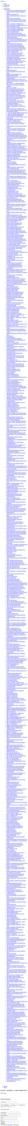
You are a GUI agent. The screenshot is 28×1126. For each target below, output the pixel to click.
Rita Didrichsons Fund (12, 848)
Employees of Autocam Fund (13, 304)
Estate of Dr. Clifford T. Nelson (14, 313)
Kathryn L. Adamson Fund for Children (16, 622)
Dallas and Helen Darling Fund (14, 199)
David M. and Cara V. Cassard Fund (15, 219)
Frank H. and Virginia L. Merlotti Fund (16, 349)
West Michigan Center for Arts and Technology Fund (15, 1035)
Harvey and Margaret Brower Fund (15, 483)
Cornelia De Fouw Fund (12, 192)
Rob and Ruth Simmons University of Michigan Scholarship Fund (15, 853)
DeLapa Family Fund (12, 221)
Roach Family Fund (11, 851)
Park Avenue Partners (12, 794)
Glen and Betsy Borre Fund (13, 409)
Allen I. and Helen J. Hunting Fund (15, 23)
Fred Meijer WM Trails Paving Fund (15, 355)
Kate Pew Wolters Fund (12, 613)
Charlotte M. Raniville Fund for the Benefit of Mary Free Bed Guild (17, 157)
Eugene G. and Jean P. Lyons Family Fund (17, 324)
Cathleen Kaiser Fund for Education (15, 134)
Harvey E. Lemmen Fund (13, 484)
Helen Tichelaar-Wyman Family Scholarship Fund (14, 496)
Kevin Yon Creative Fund (13, 646)
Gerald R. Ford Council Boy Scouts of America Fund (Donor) (16, 403)
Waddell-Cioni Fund (11, 1018)
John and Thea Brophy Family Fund (15, 591)
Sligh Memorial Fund (12, 916)
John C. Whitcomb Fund (12, 596)
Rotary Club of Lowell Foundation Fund (16, 887)
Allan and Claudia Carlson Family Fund (16, 19)
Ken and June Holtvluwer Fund (14, 629)
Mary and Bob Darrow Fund (13, 714)
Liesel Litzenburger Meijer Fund (14, 676)
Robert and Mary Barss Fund (13, 859)
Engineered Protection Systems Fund (15, 306)
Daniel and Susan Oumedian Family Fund (16, 204)
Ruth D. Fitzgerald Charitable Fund (15, 891)
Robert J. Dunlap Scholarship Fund (15, 864)
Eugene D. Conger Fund (12, 322)
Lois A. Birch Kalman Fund (13, 678)
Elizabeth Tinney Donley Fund (14, 296)
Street (2, 1117)
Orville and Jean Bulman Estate (14, 785)
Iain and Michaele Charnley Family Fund (16, 532)
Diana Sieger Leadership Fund (14, 224)
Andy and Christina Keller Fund (14, 38)
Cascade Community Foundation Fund (16, 128)
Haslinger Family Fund (12, 487)
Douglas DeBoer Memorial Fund (14, 237)
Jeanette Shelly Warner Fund (13, 580)
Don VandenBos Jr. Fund (13, 233)
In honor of (14, 1105)
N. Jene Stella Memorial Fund (14, 759)
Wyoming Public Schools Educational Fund (17, 1074)
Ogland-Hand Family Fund (13, 777)
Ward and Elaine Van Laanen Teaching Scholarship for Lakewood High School (16, 1023)
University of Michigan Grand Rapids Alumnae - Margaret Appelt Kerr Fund (16, 1012)
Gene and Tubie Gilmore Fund (14, 382)
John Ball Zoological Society (13, 595)
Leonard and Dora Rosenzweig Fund (15, 666)
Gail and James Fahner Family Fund (15, 379)
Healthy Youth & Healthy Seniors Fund (16, 491)
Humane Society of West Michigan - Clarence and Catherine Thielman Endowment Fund (15, 523)
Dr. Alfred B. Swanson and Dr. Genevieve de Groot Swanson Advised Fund (17, 241)
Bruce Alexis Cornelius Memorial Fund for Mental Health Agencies (17, 110)
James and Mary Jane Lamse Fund (15, 561)
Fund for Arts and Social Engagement (15, 366)
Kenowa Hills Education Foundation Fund (17, 638)
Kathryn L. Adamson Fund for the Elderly (16, 624)
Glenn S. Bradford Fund (12, 411)
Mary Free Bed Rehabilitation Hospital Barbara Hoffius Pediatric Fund (16, 718)
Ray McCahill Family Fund (13, 834)
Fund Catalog (7, 5)
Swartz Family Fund (11, 941)
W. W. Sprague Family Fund (13, 1017)
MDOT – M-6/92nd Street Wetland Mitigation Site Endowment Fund (15, 733)
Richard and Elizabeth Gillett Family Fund (17, 839)
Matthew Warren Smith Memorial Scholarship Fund (14, 728)
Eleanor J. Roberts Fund (12, 289)
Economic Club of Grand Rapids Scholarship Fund (14, 275)
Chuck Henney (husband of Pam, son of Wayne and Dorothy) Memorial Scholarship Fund (17, 174)
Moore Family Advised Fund (13, 753)
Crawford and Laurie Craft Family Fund (16, 195)
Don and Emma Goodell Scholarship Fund (17, 232)
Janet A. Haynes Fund (12, 576)
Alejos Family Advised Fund (13, 18)
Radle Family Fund (11, 830)
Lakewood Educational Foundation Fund (16, 660)
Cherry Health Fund (11, 162)
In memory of (22, 1105)
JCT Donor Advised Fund (13, 579)
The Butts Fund (10, 949)
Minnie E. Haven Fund (12, 751)
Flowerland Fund (11, 337)
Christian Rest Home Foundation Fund (16, 171)
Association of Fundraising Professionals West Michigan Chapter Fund (16, 59)
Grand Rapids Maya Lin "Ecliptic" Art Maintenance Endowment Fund (16, 445)
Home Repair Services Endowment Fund (16, 508)
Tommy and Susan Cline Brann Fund (15, 1004)
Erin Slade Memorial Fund (13, 309)
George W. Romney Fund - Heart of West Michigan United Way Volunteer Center (16, 397)
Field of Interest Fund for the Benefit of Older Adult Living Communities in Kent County (16, 331)
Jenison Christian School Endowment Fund (17, 583)
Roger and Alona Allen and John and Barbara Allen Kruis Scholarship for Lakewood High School (15, 875)
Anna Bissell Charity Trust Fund (14, 43)
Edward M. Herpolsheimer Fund (14, 282)
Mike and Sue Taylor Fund (13, 747)
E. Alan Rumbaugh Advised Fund (15, 265)
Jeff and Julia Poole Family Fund (14, 581)
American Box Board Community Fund (16, 34)
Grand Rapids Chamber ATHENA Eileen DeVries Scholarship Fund (16, 431)
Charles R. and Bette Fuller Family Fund (16, 152)
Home (5, 3)
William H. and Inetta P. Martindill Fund (16, 1057)
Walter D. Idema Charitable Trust (14, 1020)
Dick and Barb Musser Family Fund (15, 227)
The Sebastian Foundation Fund (14, 980)
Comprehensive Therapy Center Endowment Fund (14, 189)
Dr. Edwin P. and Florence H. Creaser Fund (17, 245)
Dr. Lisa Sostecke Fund (12, 253)
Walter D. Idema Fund (12, 1021)
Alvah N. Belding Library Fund (14, 33)
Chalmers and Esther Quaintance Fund (16, 143)
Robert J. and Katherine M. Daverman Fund (17, 863)
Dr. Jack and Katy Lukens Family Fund (16, 247)
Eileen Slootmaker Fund (12, 286)
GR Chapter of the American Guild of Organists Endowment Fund (15, 419)
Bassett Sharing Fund (12, 70)
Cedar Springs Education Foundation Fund (17, 136)
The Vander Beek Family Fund (14, 985)
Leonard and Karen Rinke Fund (14, 673)
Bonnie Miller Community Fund (14, 104)
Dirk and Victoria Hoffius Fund (14, 229)
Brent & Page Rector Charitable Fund (15, 108)
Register (5, 1086)
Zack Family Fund (11, 1081)
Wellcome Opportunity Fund (13, 1033)
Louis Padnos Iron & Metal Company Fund (17, 684)
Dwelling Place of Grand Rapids (14, 262)
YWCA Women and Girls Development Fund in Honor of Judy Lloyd (16, 1079)
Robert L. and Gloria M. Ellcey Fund (15, 867)
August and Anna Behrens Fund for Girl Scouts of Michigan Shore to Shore (16, 61)
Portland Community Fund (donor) (15, 826)
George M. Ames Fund (12, 391)
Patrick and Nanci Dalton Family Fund (16, 807)
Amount (2, 1102)
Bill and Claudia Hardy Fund (13, 94)
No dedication (5, 1105)
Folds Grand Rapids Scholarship (14, 338)
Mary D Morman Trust (12, 715)
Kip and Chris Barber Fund (13, 649)
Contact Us (6, 6)
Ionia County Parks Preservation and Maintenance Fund (15, 546)
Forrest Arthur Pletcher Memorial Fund (16, 340)
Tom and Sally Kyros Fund (13, 1002)
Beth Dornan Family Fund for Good (15, 88)
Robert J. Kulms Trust (12, 866)
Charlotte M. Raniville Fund (13, 155)
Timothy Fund (10, 1000)
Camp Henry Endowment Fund (14, 122)
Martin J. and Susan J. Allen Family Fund (16, 710)
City (2, 1118)
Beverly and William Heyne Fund (14, 91)
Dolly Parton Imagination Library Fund (16, 231)
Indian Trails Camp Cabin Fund (14, 536)
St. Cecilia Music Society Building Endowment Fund (15, 930)
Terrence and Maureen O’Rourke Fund (16, 943)
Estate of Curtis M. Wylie (13, 312)
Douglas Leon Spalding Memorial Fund (16, 239)
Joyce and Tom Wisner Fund (13, 605)
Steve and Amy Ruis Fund (13, 937)
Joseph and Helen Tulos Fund (14, 604)
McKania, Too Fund (11, 731)
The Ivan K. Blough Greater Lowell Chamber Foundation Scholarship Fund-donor (16, 967)
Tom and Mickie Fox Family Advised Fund (17, 1001)
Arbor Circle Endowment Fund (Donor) (16, 47)
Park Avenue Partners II (12, 795)
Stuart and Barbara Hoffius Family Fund (16, 939)
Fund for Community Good (13, 369)
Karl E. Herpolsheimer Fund (13, 609)
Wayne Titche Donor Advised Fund (15, 1030)
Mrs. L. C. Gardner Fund (12, 758)
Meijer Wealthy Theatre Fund (13, 735)
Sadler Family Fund (11, 893)
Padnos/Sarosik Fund (12, 791)
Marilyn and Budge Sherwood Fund (15, 698)
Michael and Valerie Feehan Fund (14, 745)
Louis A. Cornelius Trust (12, 681)
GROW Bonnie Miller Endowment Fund (16, 472)
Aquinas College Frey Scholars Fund (15, 46)
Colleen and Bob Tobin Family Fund (15, 183)
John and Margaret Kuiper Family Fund (16, 588)
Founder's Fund (10, 341)
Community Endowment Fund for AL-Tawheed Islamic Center (16, 186)
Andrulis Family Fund (12, 37)
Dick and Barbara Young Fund (14, 228)
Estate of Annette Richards (13, 310)
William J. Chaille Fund (12, 1060)
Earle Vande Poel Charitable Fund (15, 270)
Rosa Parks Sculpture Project (13, 886)
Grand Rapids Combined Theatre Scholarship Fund (14, 437)
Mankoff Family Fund (12, 693)
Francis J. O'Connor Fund (13, 342)
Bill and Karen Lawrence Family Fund (16, 95)
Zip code (3, 1121)
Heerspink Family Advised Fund (14, 494)
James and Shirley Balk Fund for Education (17, 564)
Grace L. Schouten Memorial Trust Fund (16, 421)
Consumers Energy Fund (12, 191)
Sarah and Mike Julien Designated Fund (16, 897)
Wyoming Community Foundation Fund (16, 1073)
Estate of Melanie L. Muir (13, 316)
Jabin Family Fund (11, 553)
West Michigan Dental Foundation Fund (16, 1037)
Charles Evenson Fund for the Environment (17, 148)
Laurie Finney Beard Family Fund (15, 662)
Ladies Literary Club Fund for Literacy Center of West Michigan (16, 656)
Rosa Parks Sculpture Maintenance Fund (16, 884)
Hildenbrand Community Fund (14, 506)
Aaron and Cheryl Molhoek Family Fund (16, 10)
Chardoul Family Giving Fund (14, 144)
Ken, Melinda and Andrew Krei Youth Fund (17, 632)
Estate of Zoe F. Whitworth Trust (14, 321)
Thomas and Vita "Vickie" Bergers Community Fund (15, 990)
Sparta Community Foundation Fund (15, 927)
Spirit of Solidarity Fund (12, 928)
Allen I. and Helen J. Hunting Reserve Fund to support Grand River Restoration (17, 28)
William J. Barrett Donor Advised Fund (16, 1058)
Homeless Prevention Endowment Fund (16, 510)
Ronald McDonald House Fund (14, 883)
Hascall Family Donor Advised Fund (15, 486)
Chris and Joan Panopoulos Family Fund (16, 169)
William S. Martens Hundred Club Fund (16, 1062)
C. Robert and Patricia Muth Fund (15, 115)
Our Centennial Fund (12, 786)
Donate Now (6, 9)
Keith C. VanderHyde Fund (13, 628)
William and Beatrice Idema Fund (14, 1049)
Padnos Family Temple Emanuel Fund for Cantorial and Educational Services (16, 789)
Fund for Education (11, 371)
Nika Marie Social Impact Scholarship (15, 766)
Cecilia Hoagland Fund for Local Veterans (17, 135)
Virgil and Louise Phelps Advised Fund (16, 1014)
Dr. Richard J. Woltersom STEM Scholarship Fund (14, 255)
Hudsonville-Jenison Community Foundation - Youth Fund (14, 517)
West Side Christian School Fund (14, 1044)
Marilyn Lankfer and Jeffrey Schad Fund (16, 700)
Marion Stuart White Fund (13, 701)
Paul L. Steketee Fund (12, 815)
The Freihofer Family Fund (13, 961)
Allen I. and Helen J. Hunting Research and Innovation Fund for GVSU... (17, 25)
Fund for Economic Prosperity (14, 370)
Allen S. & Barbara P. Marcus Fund (15, 30)
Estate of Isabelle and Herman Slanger (16, 314)
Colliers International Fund (13, 184)
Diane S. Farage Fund (12, 225)
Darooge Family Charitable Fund (14, 208)
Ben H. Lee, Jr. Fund (12, 87)
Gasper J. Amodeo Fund (12, 381)
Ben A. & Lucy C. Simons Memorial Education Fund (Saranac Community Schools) (15, 85)
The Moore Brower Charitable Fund (15, 977)
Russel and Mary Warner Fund (14, 889)
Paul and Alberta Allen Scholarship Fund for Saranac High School (16, 812)
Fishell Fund (9, 336)
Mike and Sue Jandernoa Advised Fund (16, 746)
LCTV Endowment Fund (13, 664)
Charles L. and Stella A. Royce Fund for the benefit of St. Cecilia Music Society (17, 150)
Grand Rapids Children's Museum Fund (16, 433)
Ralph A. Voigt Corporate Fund (14, 832)
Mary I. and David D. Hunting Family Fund (17, 719)
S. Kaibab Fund (10, 892)
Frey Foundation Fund (12, 359)
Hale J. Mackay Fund (12, 479)
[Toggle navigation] (4, 1)
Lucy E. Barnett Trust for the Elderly (15, 690)
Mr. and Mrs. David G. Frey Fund (15, 754)
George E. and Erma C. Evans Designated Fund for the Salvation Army (17, 388)
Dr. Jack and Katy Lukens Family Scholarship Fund (14, 249)
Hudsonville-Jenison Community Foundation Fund (14, 520)
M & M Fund (10, 692)
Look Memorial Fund (12, 680)
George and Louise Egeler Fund (14, 385)
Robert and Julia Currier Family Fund (15, 858)
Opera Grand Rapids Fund (13, 782)
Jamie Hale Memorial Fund (13, 567)
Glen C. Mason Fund (12, 410)
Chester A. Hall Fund (12, 163)
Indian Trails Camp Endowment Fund (15, 537)
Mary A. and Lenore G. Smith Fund (15, 713)
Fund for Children (11, 367)
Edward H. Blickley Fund (13, 277)
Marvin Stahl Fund (11, 711)
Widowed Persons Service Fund (14, 1046)
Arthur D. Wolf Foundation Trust (14, 50)
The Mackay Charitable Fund (13, 976)
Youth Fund (9, 1077)
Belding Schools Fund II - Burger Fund (16, 79)
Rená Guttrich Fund (11, 835)
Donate (2, 1123)
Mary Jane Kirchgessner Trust (14, 722)
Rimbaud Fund (10, 847)
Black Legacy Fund (11, 99)
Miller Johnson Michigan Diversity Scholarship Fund (15, 749)
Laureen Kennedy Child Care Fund (15, 661)
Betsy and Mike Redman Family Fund (16, 90)
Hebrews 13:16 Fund (12, 492)
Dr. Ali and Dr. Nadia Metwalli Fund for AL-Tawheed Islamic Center (16, 243)
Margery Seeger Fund (12, 696)
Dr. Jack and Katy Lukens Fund (14, 251)
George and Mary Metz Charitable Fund (16, 386)
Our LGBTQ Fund (11, 787)
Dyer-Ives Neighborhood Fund (14, 264)
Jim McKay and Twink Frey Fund (15, 585)
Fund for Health (10, 373)
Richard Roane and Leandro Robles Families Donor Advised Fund (15, 845)
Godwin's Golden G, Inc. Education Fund (16, 413)
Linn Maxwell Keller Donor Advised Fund (17, 677)
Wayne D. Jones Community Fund (15, 1029)
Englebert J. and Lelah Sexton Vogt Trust (16, 308)
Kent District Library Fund (13, 644)
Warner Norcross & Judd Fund (14, 1025)
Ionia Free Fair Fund (11, 548)
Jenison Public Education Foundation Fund (17, 584)
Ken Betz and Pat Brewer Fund (14, 630)
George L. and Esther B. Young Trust (15, 390)
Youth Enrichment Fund (12, 1075)
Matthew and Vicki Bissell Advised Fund (16, 725)
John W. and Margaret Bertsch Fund (15, 601)
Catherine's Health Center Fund (14, 132)
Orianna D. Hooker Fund (13, 783)
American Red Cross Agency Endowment (16, 35)
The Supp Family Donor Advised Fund (16, 984)
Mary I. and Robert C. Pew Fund (14, 721)
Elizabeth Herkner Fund (12, 290)
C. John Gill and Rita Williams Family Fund (17, 112)
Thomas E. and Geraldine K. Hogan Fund (16, 992)
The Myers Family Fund (12, 979)
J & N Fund (9, 552)
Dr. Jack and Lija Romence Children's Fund (17, 252)
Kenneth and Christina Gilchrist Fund (15, 633)
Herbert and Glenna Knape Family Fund (16, 504)
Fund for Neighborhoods (12, 374)
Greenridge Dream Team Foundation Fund (17, 466)
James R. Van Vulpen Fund (13, 565)
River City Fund (10, 850)
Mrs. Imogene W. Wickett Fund (14, 757)
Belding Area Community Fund (14, 74)
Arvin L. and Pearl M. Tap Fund (14, 54)
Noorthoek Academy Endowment (14, 769)
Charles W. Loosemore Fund (13, 154)
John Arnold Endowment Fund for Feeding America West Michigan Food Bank (17, 593)
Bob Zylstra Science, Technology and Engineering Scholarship (15, 102)
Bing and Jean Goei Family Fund (14, 98)
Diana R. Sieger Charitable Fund (14, 223)
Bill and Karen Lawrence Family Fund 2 (16, 96)
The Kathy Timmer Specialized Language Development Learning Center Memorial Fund (16, 972)
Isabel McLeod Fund (11, 551)
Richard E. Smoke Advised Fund (14, 843)
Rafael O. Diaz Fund (11, 831)
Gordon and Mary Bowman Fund (14, 417)
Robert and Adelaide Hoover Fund (15, 855)
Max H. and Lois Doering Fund (14, 730)
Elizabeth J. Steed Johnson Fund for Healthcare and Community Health (15, 292)
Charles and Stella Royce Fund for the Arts (17, 146)
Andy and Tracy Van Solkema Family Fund (17, 39)
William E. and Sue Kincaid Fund (14, 1056)
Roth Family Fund (11, 888)
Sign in (5, 1087)
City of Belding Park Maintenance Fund (16, 176)
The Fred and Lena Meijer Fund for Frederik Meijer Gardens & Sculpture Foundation (15, 959)
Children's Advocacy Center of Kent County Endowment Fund (15, 168)
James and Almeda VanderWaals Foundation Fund (14, 555)
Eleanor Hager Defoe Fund (13, 288)
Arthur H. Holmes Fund (12, 51)
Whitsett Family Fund (12, 1045)
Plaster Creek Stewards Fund (13, 824)
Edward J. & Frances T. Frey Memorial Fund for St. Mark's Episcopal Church (16, 279)
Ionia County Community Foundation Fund (17, 544)
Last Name (3, 1114)
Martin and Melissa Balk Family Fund (15, 709)
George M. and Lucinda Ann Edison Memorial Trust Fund (15, 393)
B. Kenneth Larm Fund (12, 63)
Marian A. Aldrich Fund (12, 697)
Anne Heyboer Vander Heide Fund (15, 45)
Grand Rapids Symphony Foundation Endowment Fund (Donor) (15, 451)
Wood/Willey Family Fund (13, 1066)
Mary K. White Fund (12, 723)
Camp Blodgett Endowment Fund (15, 119)
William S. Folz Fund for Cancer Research (17, 1061)
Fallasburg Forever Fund (12, 325)
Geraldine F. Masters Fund (13, 405)
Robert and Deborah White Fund (14, 856)
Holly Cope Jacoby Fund (12, 507)
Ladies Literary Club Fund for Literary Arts (17, 658)
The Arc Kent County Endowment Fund (16, 945)
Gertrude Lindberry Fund (13, 406)
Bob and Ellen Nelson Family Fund (15, 100)
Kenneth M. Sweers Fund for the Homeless (17, 637)
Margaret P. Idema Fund (12, 694)
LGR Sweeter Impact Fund (13, 674)
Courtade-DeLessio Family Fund (14, 193)
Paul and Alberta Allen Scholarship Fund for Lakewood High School (16, 809)
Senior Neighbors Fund (12, 912)
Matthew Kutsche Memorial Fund (15, 726)
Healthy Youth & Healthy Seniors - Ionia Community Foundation (16, 489)
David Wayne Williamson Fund (14, 220)
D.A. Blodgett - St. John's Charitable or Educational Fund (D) (16, 197)
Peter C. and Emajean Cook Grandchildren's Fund (13, 820)
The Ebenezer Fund (11, 953)
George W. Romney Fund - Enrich (15, 395)
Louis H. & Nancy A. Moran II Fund (15, 682)
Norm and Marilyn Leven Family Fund (16, 773)
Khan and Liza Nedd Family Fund (15, 648)
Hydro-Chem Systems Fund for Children (16, 531)
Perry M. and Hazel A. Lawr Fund (15, 816)
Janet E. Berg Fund (11, 577)
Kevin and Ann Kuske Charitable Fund (16, 645)
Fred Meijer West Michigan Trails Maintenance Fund (14, 354)
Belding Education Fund (12, 75)
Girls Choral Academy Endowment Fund (16, 407)
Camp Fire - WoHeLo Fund (13, 120)
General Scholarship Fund (13, 383)
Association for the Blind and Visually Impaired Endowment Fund (16, 56)
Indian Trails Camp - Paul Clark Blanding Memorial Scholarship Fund (16, 534)
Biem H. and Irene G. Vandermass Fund (16, 92)
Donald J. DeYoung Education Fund (15, 235)
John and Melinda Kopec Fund (14, 589)
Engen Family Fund (11, 305)
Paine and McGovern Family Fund (15, 793)
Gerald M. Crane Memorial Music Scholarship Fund (15, 400)
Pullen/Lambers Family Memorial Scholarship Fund (14, 828)
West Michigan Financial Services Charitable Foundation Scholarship (15, 1042)
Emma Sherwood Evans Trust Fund (15, 302)
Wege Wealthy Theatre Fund (13, 1032)
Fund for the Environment (13, 375)
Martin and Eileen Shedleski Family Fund (16, 708)
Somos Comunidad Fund (12, 917)
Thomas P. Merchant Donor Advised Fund (17, 996)
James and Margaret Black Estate (14, 560)
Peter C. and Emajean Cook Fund (14, 818)
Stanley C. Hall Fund (12, 933)
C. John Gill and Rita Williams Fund (15, 114)
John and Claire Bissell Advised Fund (15, 587)
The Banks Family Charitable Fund (15, 947)
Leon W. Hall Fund (11, 665)
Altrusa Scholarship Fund (13, 31)
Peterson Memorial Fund (12, 822)
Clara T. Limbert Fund (12, 180)
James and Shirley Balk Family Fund (15, 563)
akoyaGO (10, 1124)
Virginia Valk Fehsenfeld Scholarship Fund (17, 1016)
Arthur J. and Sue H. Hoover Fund (15, 53)
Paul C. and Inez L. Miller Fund (14, 814)
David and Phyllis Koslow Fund (14, 215)
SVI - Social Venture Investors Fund (15, 940)
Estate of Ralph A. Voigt (12, 320)
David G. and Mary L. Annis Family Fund (17, 216)
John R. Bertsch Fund (12, 600)
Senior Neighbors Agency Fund (14, 911)
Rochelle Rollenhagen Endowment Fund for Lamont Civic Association (16, 872)
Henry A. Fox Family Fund (13, 498)
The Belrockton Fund (12, 948)
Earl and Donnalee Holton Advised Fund (16, 269)
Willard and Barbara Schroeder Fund (15, 1048)
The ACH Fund (10, 944)
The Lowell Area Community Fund (15, 975)
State (2, 1120)
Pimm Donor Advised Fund (13, 823)
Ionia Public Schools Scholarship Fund (16, 549)
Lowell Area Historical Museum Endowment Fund (14, 686)
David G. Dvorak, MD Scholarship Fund (16, 217)
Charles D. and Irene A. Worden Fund (16, 147)
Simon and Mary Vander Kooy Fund (15, 913)
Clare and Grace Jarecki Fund (14, 181)
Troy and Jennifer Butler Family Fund (15, 1005)
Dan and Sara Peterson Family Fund (15, 200)
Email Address (4, 1115)
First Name (3, 1112)
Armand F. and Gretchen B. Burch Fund (16, 49)
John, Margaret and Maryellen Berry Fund (17, 603)
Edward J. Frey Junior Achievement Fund (16, 281)
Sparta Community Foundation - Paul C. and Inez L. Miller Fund (16, 922)
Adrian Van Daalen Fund (12, 14)
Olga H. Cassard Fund (12, 778)
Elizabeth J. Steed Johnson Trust (14, 294)
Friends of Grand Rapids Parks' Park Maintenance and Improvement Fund (15, 364)
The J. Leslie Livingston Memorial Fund (16, 969)
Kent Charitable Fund (12, 640)
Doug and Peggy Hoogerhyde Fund (15, 236)
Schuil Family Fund (11, 904)
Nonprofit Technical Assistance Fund (15, 767)
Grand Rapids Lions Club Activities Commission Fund (15, 443)
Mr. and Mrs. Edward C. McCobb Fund (16, 755)
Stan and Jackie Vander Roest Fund (15, 932)
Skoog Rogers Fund (11, 915)
